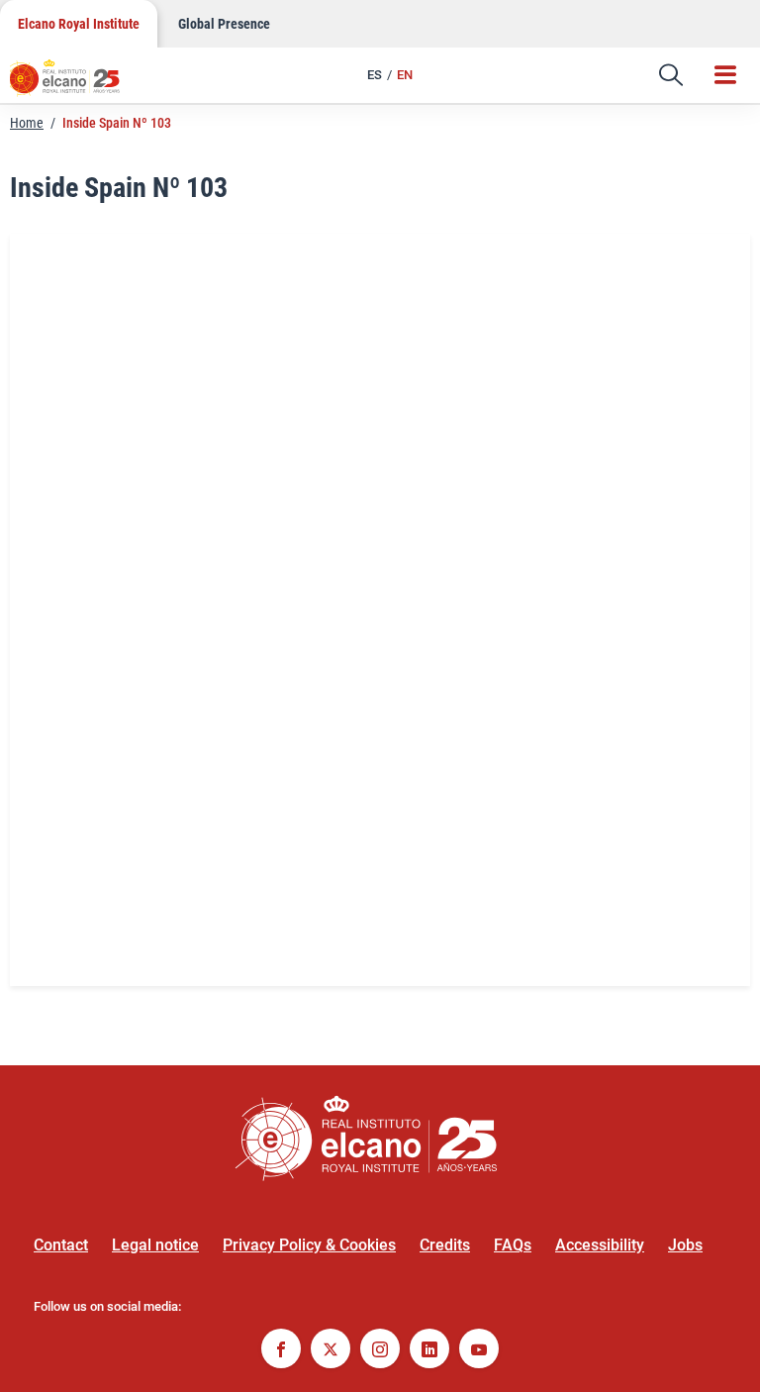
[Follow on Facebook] (281, 1351)
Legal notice (155, 1245)
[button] (671, 75)
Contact (61, 1245)
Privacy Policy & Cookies (309, 1245)
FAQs (512, 1245)
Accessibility (599, 1245)
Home (27, 123)
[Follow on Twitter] (330, 1351)
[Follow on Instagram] (380, 1351)
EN (405, 74)
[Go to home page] (74, 84)
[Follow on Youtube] (479, 1351)
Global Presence (224, 24)
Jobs (685, 1245)
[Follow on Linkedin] (429, 1351)
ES (374, 74)
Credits (445, 1245)
